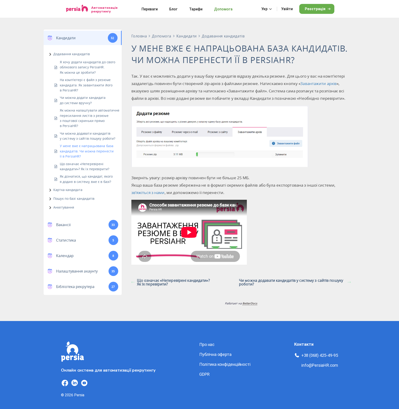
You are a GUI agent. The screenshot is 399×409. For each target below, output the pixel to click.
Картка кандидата (67, 190)
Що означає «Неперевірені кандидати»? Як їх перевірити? (84, 166)
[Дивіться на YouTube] (84, 383)
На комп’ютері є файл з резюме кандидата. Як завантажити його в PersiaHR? (86, 85)
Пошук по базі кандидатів (73, 198)
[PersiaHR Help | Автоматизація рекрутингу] (72, 364)
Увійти (287, 9)
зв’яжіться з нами (148, 192)
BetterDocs (249, 303)
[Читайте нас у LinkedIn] (75, 383)
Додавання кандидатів (71, 54)
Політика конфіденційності (224, 364)
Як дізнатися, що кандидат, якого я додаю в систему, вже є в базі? (86, 179)
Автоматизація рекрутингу (104, 9)
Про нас (207, 344)
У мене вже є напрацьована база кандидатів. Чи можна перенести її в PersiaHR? (87, 151)
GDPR (204, 374)
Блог (173, 9)
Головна (139, 36)
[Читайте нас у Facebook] (65, 383)
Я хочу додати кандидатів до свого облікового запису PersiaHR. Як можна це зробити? (87, 67)
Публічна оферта (215, 354)
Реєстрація (315, 9)
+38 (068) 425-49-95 (319, 355)
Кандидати (186, 36)
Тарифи (196, 9)
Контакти (304, 344)
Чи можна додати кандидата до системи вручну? (83, 100)
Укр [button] (264, 9)
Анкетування (63, 207)
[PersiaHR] (77, 9)
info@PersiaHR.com (319, 365)
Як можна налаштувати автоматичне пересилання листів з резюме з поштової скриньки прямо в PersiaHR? (89, 118)
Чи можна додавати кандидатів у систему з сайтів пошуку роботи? (87, 136)
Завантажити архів (318, 83)
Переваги (150, 9)
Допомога (223, 9)
